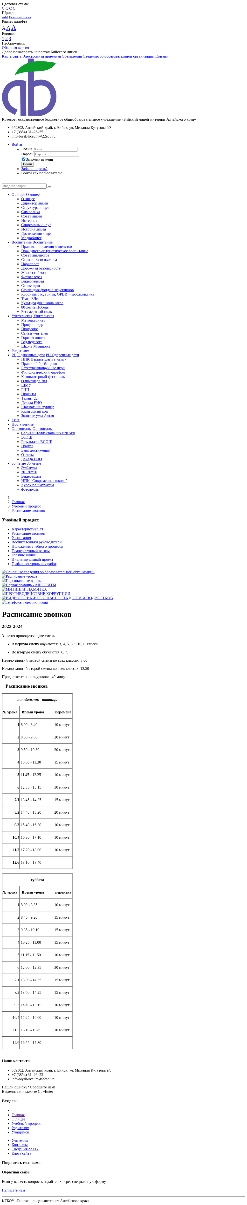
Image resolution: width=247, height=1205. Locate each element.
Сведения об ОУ (25, 1149)
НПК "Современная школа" (44, 481)
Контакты (20, 1145)
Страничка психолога (39, 259)
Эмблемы (29, 468)
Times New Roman (20, 17)
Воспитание (22, 242)
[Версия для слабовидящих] (5, 181)
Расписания (21, 538)
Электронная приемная (41, 56)
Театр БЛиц (31, 298)
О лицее (18, 194)
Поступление (23, 424)
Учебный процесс (26, 506)
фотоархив (30, 489)
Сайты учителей (34, 333)
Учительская (22, 316)
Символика (30, 212)
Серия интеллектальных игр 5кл (48, 433)
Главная (161, 56)
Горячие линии (24, 555)
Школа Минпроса (35, 346)
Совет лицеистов (35, 255)
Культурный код (34, 411)
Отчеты (27, 455)
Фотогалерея (31, 277)
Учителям (20, 1140)
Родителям (20, 351)
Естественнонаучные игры (43, 368)
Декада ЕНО (31, 403)
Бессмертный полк (36, 311)
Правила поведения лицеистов (46, 246)
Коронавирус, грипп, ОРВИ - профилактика (57, 294)
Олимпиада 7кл (34, 381)
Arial (5, 17)
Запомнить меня (39, 159)
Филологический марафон (43, 372)
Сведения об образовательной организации (118, 56)
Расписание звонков (28, 510)
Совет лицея (31, 216)
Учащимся (20, 1132)
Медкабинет (31, 238)
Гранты (27, 446)
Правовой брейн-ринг (39, 364)
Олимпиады (22, 429)
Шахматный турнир (37, 407)
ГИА (16, 420)
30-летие (19, 463)
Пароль (27, 154)
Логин (26, 149)
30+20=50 (29, 472)
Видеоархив (31, 476)
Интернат (29, 220)
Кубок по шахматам (37, 485)
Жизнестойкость (34, 272)
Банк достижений (35, 450)
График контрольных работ (34, 564)
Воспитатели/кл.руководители (37, 542)
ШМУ (26, 385)
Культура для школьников (42, 303)
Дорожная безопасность (41, 268)
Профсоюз (29, 329)
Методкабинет (33, 320)
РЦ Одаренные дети (28, 355)
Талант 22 (29, 398)
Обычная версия (15, 48)
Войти (17, 144)
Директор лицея (34, 203)
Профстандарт (33, 325)
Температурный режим (31, 551)
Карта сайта (11, 56)
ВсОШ (26, 437)
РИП (25, 390)
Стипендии (30, 285)
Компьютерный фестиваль (43, 377)
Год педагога (31, 342)
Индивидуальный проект (32, 559)
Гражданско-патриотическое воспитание (54, 251)
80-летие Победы (35, 307)
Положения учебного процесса (37, 546)
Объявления (72, 56)
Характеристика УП (28, 529)
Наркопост (30, 264)
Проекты (28, 394)
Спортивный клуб (36, 225)
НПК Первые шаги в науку (43, 359)
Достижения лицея (36, 233)
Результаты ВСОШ (36, 442)
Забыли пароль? (34, 169)
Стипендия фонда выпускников (47, 290)
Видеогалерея (32, 281)
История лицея (33, 229)
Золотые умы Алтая (37, 416)
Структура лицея (35, 207)
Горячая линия (33, 338)
